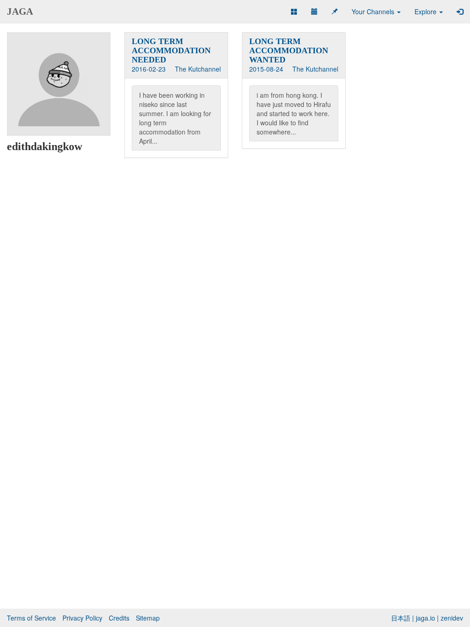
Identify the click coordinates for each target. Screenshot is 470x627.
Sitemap (148, 617)
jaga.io (425, 617)
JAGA (20, 11)
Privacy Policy (82, 617)
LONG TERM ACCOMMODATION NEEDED (171, 50)
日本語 (400, 617)
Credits (119, 617)
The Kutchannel (198, 68)
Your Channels (374, 11)
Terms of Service (31, 617)
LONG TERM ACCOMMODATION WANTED (288, 50)
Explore (426, 11)
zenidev (452, 617)
